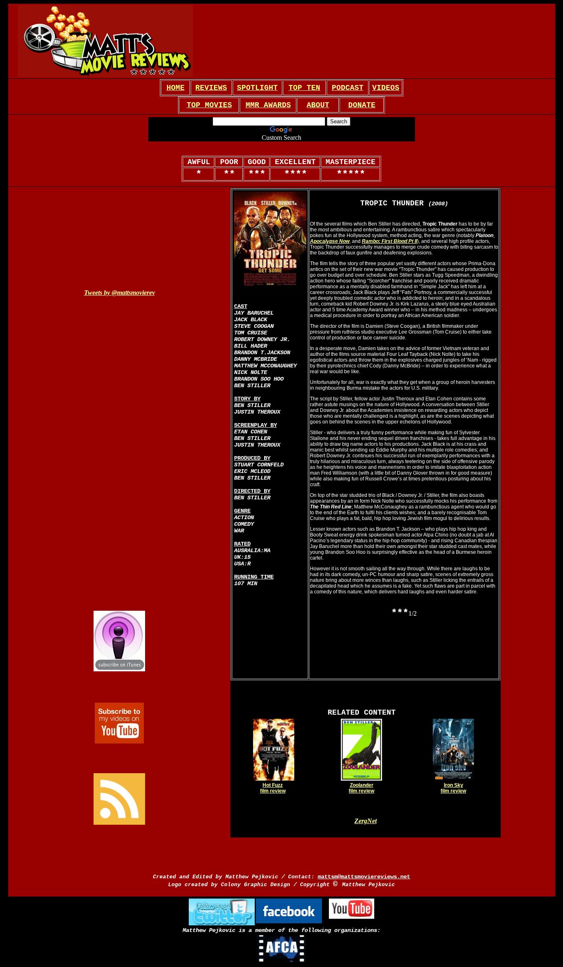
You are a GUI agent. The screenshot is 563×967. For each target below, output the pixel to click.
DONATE (361, 105)
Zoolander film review (361, 788)
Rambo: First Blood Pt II (389, 241)
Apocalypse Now (330, 241)
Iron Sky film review (453, 788)
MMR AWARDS (268, 105)
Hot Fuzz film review (273, 788)
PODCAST (348, 88)
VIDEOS (385, 88)
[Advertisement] (307, 41)
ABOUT (318, 105)
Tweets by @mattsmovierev (119, 292)
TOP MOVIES (209, 105)
